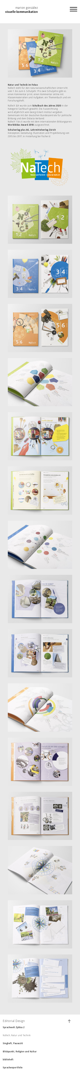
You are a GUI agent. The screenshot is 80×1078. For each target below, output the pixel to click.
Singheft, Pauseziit (13, 1043)
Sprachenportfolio (13, 1068)
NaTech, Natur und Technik (17, 1035)
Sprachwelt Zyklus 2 (14, 1027)
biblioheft (8, 1060)
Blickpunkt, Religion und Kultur (20, 1052)
